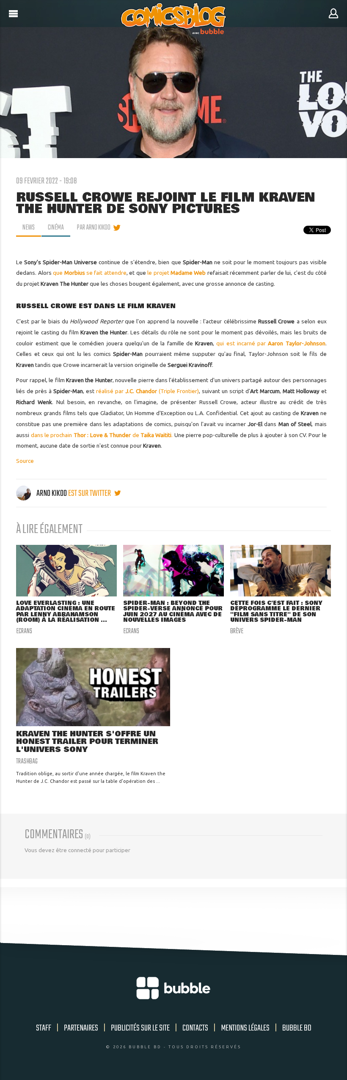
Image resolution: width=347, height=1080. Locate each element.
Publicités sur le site (140, 1028)
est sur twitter (90, 493)
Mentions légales (245, 1028)
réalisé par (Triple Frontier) (147, 391)
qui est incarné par (270, 343)
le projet (159, 272)
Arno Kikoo (51, 493)
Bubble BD (296, 1028)
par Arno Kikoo (93, 227)
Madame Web (188, 272)
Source (25, 460)
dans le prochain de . (102, 435)
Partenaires (81, 1028)
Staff (43, 1028)
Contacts (195, 1028)
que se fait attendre (90, 272)
